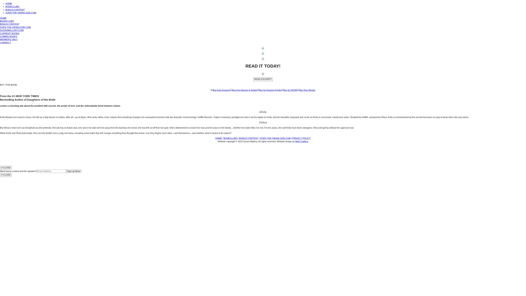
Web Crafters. (301, 141)
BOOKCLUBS (12, 6)
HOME (8, 3)
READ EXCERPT (263, 79)
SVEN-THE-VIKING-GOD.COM (20, 13)
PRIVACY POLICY (301, 138)
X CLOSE (6, 167)
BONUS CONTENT (15, 10)
